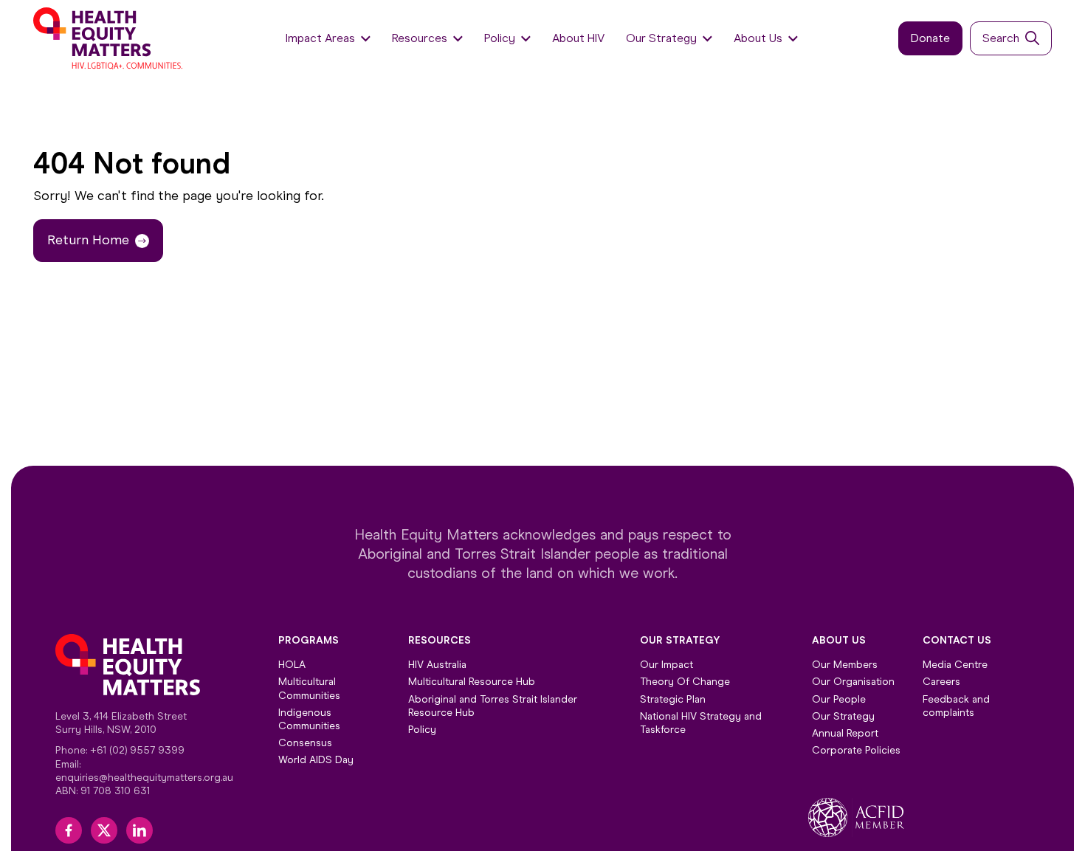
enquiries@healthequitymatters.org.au (144, 777)
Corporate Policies (856, 750)
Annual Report (845, 733)
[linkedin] (139, 830)
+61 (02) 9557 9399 (137, 750)
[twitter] (104, 830)
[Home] (109, 38)
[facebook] (68, 830)
